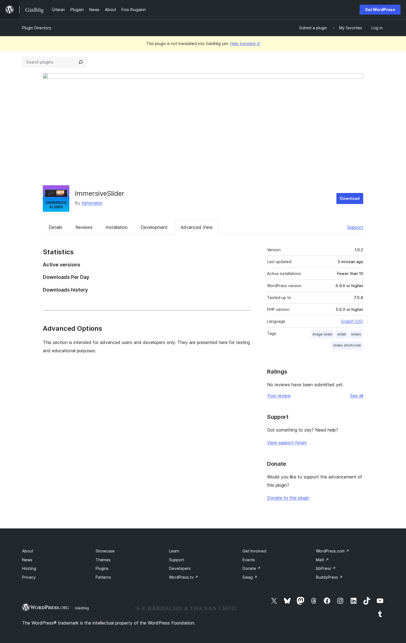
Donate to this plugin (288, 498)
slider (342, 334)
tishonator (92, 203)
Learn (174, 551)
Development (154, 227)
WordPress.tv (183, 577)
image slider (322, 334)
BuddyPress (329, 577)
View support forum (287, 442)
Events (248, 559)
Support (355, 227)
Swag (249, 577)
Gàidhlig (82, 608)
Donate (251, 568)
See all (356, 395)
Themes (103, 559)
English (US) (352, 321)
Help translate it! (245, 43)
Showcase (105, 551)
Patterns (103, 577)
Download (350, 198)
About (27, 551)
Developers (180, 568)
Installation (117, 227)
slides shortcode (347, 345)
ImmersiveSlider (99, 193)
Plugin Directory (36, 27)
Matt (322, 559)
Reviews (84, 227)
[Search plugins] (80, 62)
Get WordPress (380, 9)
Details (55, 227)
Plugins (102, 568)
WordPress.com (332, 551)
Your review (279, 395)
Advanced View (197, 227)
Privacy (29, 577)
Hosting (29, 568)
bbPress (326, 568)
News (27, 559)
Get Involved (254, 551)
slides (356, 334)
